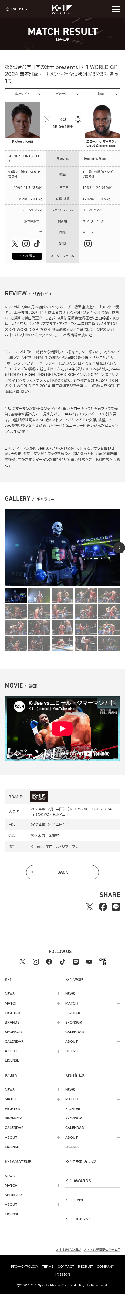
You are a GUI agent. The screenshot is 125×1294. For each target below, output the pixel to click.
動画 (101, 93)
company (105, 1266)
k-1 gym (74, 1200)
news (10, 993)
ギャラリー (62, 93)
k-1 (80, 1161)
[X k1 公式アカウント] (22, 961)
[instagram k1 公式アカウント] (35, 961)
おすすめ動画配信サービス (102, 1249)
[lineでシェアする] (115, 907)
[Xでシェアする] (89, 907)
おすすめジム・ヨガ (68, 1249)
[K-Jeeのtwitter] (15, 243)
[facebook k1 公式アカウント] (49, 961)
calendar (14, 1041)
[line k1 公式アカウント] (75, 961)
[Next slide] (119, 547)
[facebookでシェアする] (102, 907)
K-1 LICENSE (78, 1219)
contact (66, 1266)
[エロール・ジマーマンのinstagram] (88, 243)
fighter (12, 1012)
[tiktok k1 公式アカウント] (62, 961)
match (11, 1003)
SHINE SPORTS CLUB (24, 158)
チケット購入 (27, 255)
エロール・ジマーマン (62, 846)
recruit (85, 1266)
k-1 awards (78, 1181)
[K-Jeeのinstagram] (26, 243)
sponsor (13, 1031)
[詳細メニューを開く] (116, 9)
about (11, 1050)
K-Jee (36, 846)
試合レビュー (24, 93)
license (12, 1060)
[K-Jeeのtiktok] (37, 243)
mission (62, 1274)
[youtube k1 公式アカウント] (89, 961)
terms (48, 1266)
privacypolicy (24, 1266)
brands (12, 1022)
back (62, 872)
